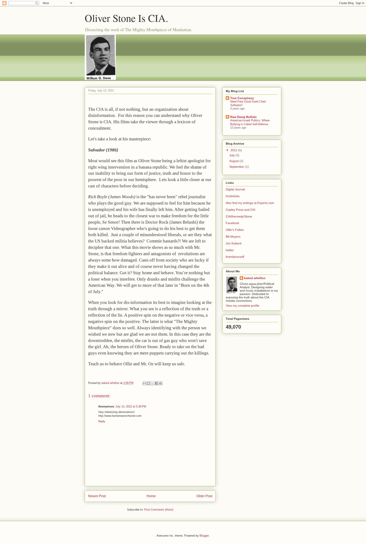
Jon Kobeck (233, 243)
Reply (101, 421)
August (234, 161)
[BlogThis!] (148, 383)
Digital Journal (235, 189)
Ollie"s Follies (235, 229)
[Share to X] (152, 383)
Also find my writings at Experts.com (250, 203)
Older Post (204, 496)
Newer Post (97, 496)
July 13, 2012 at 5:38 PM (130, 406)
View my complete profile (242, 305)
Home (151, 496)
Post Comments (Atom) (158, 509)
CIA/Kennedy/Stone (239, 216)
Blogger (204, 535)
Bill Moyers (233, 236)
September (237, 166)
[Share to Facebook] (156, 383)
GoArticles (233, 196)
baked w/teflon (254, 278)
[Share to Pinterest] (160, 383)
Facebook (232, 223)
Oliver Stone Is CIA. (126, 18)
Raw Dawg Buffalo (243, 117)
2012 (234, 150)
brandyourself (235, 256)
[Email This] (144, 383)
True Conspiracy (242, 98)
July (232, 155)
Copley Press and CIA (240, 209)
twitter (230, 250)
